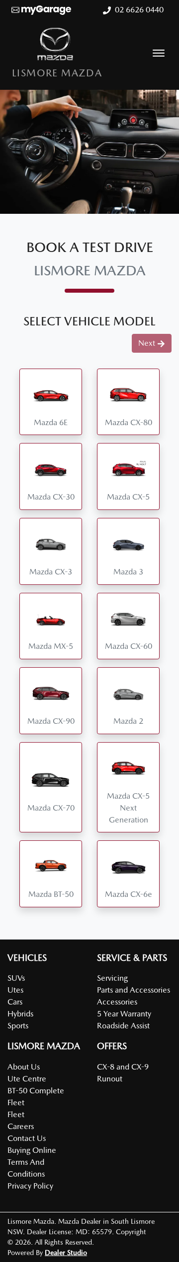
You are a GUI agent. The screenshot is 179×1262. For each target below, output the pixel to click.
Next (146, 343)
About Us (23, 1067)
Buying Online (31, 1150)
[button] (158, 53)
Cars (14, 1002)
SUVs (16, 978)
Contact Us (26, 1138)
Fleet (15, 1114)
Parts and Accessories (133, 990)
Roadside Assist (123, 1025)
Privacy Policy (30, 1186)
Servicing (112, 978)
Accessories (117, 1002)
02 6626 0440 (139, 9)
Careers (20, 1126)
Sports (17, 1025)
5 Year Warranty (124, 1013)
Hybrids (20, 1013)
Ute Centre (26, 1078)
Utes (15, 990)
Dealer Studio (66, 1253)
